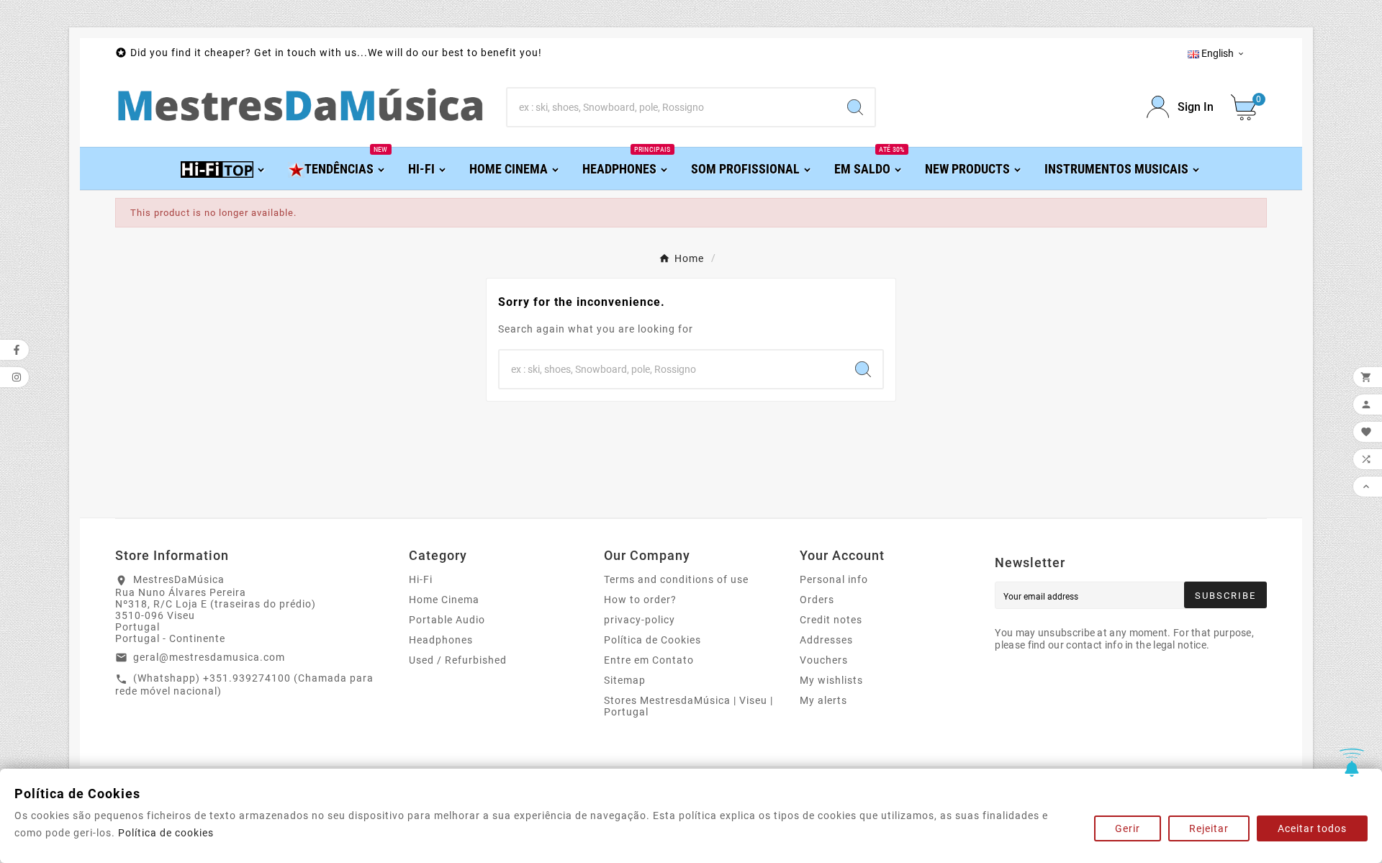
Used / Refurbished (458, 660)
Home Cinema (444, 599)
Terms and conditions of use (676, 579)
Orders (817, 599)
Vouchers (824, 660)
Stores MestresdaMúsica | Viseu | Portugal (688, 706)
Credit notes (831, 619)
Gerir (1127, 828)
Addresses (826, 640)
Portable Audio (447, 619)
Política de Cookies (652, 640)
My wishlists (831, 680)
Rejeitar (1209, 828)
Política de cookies (166, 833)
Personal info (834, 579)
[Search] (855, 107)
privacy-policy (639, 619)
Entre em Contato (649, 660)
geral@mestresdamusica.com (209, 657)
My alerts (823, 700)
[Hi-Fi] (223, 168)
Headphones (441, 640)
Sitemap (625, 680)
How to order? (640, 599)
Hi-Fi (421, 579)
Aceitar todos (1312, 828)
